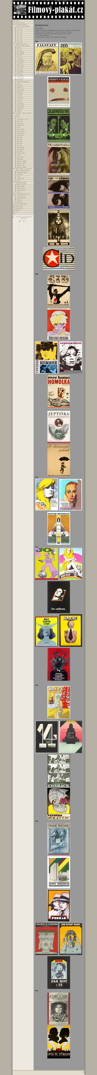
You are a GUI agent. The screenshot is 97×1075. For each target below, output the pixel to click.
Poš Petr (19, 83)
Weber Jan (19, 101)
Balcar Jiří (19, 47)
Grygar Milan (20, 63)
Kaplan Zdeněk (20, 71)
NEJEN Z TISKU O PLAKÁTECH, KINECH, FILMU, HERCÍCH (23, 169)
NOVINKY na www (20, 22)
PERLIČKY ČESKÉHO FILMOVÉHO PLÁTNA (21, 183)
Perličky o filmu (20, 186)
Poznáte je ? (19, 200)
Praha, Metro (20, 143)
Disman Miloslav (21, 51)
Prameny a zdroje (19, 208)
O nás (16, 212)
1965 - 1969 (19, 30)
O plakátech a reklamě (22, 172)
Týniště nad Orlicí (21, 153)
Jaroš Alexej (19, 69)
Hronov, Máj (20, 121)
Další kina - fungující (21, 161)
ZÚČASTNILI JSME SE (21, 204)
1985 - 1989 (19, 38)
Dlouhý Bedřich (20, 53)
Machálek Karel (20, 77)
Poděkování (18, 210)
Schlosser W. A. (20, 87)
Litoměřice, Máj (20, 125)
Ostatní (18, 180)
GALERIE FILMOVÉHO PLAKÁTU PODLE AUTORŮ (22, 44)
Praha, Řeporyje (20, 147)
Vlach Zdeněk (20, 97)
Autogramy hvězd (21, 196)
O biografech (20, 174)
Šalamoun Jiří (20, 91)
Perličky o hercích (21, 188)
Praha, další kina (20, 149)
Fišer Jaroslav (20, 57)
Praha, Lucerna (20, 135)
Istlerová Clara (20, 67)
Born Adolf (19, 49)
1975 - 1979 (19, 34)
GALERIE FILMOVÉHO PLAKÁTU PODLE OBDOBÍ (22, 25)
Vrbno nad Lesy (20, 157)
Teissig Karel (20, 93)
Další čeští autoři (20, 105)
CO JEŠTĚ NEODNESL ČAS (22, 194)
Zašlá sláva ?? (20, 202)
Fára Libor (19, 55)
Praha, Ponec (20, 137)
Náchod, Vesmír (20, 129)
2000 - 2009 (19, 42)
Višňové (19, 155)
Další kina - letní (20, 165)
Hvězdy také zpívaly (21, 198)
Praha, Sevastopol (21, 131)
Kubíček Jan (19, 73)
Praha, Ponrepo (20, 133)
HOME (17, 20)
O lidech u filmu (20, 178)
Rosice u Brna (20, 151)
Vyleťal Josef (20, 99)
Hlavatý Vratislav (21, 65)
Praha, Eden (19, 139)
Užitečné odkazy (19, 206)
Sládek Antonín (20, 89)
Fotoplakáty (19, 109)
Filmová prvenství (21, 190)
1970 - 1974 (19, 32)
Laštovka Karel (20, 75)
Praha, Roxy (19, 141)
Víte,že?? (19, 192)
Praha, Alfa (19, 145)
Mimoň (18, 127)
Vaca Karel (19, 95)
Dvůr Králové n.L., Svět (22, 119)
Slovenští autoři (20, 107)
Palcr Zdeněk (20, 79)
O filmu (18, 176)
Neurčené (19, 111)
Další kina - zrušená (21, 163)
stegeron (36, 1066)
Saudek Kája (19, 85)
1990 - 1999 (19, 40)
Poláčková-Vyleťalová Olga (23, 81)
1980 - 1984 (19, 36)
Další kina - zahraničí (21, 167)
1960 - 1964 (19, 28)
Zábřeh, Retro (20, 159)
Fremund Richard (21, 61)
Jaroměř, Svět (20, 123)
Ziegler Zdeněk (20, 103)
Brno (18, 117)
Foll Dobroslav (20, 59)
